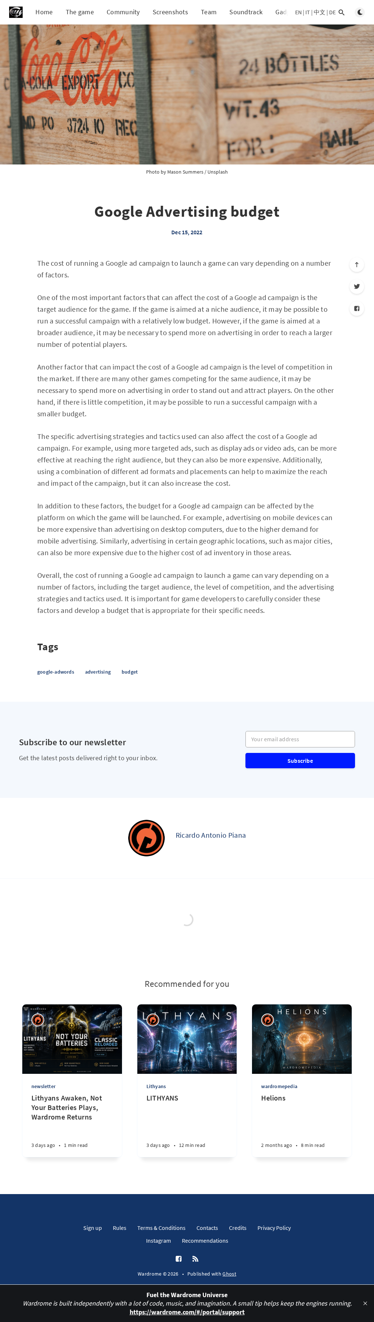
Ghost (229, 1273)
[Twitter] (357, 286)
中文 (319, 12)
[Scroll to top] (357, 264)
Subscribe (300, 760)
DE (332, 12)
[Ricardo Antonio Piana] (146, 838)
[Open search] (341, 12)
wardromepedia (279, 1086)
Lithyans (156, 1086)
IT (307, 12)
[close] (365, 1303)
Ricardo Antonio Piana (211, 835)
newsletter (43, 1086)
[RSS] (195, 1259)
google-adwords (55, 671)
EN (298, 12)
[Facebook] (357, 308)
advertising (98, 671)
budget (130, 671)
